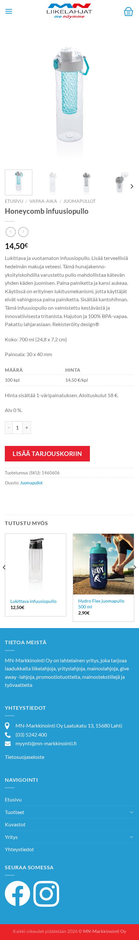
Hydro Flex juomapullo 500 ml (101, 603)
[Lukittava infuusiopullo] (35, 564)
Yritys (11, 837)
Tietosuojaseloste (24, 757)
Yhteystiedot (19, 849)
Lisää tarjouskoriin (47, 453)
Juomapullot (79, 201)
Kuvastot (15, 824)
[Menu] (9, 11)
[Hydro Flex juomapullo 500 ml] (103, 564)
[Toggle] (131, 812)
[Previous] (15, 100)
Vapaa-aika (43, 201)
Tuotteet (14, 812)
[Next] (123, 100)
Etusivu (14, 201)
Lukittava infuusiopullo (33, 601)
